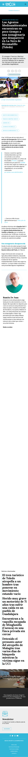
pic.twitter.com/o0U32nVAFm (13, 172)
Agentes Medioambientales (10, 115)
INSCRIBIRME (7, 728)
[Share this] (12, 71)
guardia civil (6, 122)
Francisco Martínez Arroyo (10, 119)
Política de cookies (14, 749)
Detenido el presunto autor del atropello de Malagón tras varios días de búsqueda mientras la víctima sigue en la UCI (13, 651)
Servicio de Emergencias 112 (10, 130)
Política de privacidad (14, 747)
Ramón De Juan (21, 105)
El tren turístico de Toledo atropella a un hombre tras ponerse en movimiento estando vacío (13, 584)
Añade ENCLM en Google (14, 74)
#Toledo (14, 160)
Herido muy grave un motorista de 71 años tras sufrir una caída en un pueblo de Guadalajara (14, 606)
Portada (11, 10)
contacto (14, 753)
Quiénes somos (14, 751)
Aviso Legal (14, 744)
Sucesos (16, 10)
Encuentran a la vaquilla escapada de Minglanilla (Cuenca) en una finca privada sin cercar (14, 626)
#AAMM (22, 162)
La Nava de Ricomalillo (9, 126)
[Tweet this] (16, 71)
